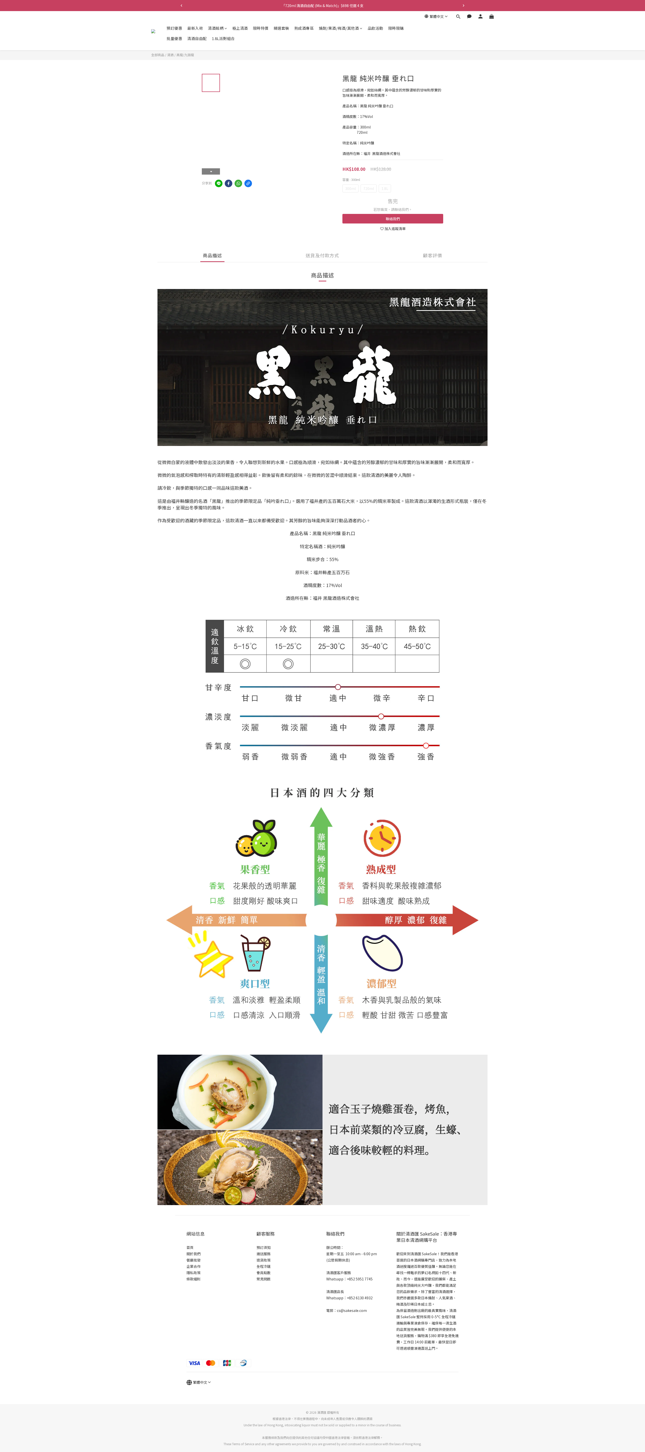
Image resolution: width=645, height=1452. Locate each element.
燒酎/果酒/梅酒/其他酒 (339, 28)
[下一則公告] (463, 5)
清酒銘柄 (215, 28)
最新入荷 (195, 28)
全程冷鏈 (263, 1266)
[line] (218, 183)
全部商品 (157, 54)
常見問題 (263, 1278)
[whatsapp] (238, 183)
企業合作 (193, 1266)
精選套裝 (281, 28)
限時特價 (261, 28)
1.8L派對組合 (223, 38)
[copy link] (248, 183)
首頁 (190, 1247)
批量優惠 (174, 38)
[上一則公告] (181, 5)
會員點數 (263, 1272)
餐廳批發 (193, 1260)
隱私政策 (193, 1272)
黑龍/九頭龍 (185, 54)
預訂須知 (263, 1247)
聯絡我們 (393, 218)
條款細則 (193, 1278)
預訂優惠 (174, 28)
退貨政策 (263, 1260)
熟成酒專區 (304, 28)
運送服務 (263, 1253)
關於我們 (193, 1253)
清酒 (170, 54)
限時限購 (396, 28)
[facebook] (228, 183)
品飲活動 (375, 28)
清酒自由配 (197, 38)
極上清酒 (240, 28)
